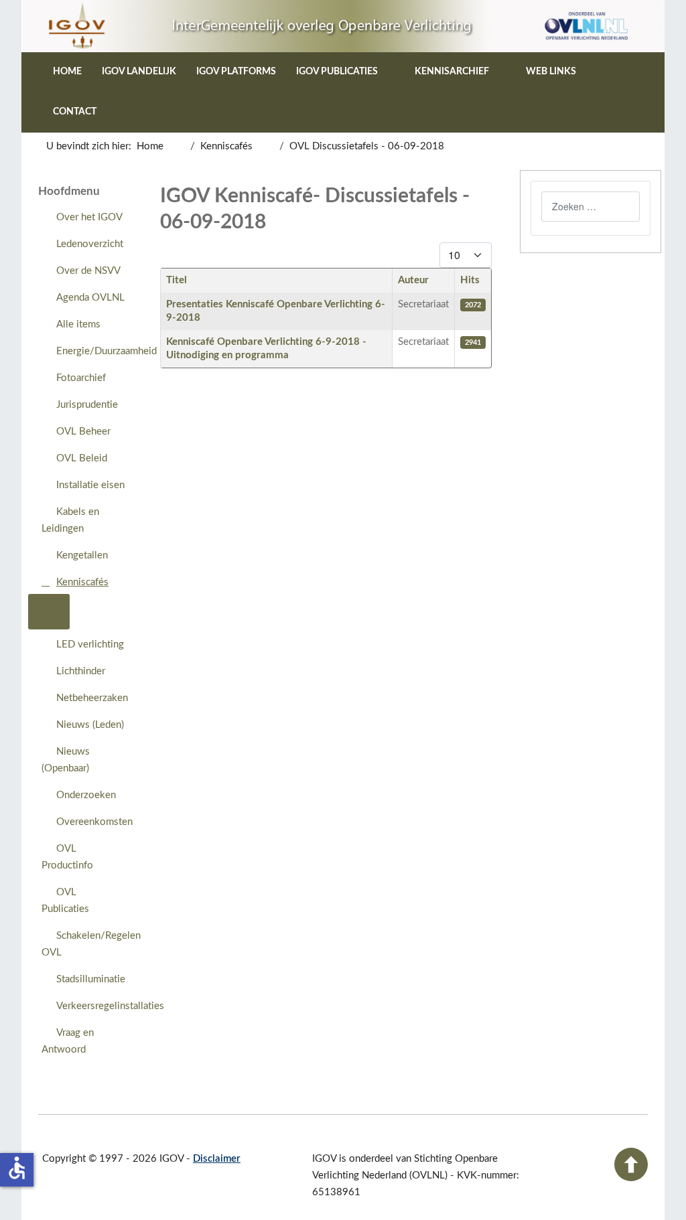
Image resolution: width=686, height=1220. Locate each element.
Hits (470, 280)
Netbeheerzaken (92, 698)
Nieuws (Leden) (90, 725)
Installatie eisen (90, 485)
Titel (176, 280)
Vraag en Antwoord (68, 1041)
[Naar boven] (631, 1178)
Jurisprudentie (87, 405)
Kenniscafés (82, 582)
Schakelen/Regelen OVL (90, 944)
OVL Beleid (81, 458)
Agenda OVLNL (90, 298)
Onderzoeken (86, 795)
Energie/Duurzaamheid (97, 351)
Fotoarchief (81, 378)
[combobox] (590, 207)
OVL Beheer (83, 432)
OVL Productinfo (67, 857)
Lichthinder (80, 671)
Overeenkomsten (94, 822)
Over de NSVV (88, 271)
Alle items (78, 324)
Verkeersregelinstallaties (97, 1006)
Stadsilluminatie (90, 979)
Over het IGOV (89, 217)
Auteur (413, 280)
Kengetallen (82, 555)
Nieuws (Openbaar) (66, 760)
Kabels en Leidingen (70, 520)
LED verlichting (90, 644)
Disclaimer (217, 1159)
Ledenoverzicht (89, 244)
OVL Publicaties (65, 900)
